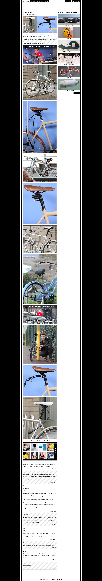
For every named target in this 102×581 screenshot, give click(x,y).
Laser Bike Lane (38, 440)
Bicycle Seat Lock (28, 12)
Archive (68, 1)
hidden (36, 36)
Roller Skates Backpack (69, 38)
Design (33, 1)
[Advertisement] (51, 7)
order (43, 43)
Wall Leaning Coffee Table (69, 51)
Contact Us (76, 1)
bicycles (45, 39)
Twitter (74, 12)
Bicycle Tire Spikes (48, 440)
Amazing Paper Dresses (68, 64)
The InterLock (26, 39)
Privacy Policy (59, 579)
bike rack (50, 40)
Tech (46, 1)
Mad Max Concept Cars (69, 25)
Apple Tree (68, 77)
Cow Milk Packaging (69, 90)
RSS (68, 12)
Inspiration (40, 1)
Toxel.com (26, 1)
